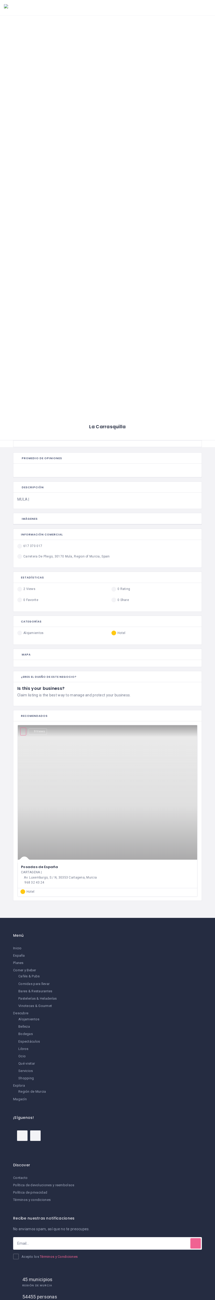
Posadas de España (39, 866)
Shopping (26, 1078)
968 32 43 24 (34, 882)
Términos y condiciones (32, 1200)
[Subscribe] (195, 1243)
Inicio (17, 948)
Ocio (22, 1056)
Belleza (24, 1026)
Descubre (20, 1013)
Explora (19, 1085)
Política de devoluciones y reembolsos (43, 1185)
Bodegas (25, 1034)
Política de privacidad (30, 1192)
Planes (18, 963)
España (19, 955)
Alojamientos (28, 1019)
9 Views (39, 731)
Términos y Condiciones (59, 1257)
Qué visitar (26, 1063)
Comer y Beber (24, 970)
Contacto (20, 1178)
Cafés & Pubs (29, 976)
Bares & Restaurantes (35, 991)
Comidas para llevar (34, 984)
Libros (23, 1049)
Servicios (25, 1071)
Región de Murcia (32, 1091)
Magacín (20, 1099)
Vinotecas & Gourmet (35, 1006)
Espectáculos (29, 1041)
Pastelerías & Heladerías (37, 998)
